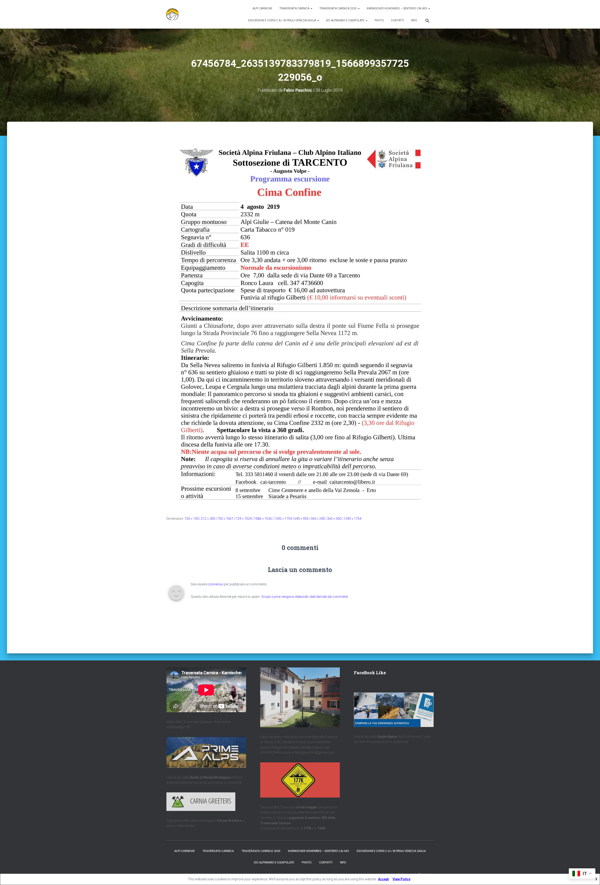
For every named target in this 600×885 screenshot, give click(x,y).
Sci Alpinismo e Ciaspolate (345, 20)
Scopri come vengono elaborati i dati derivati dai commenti (304, 597)
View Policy (401, 879)
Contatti (397, 20)
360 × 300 (334, 518)
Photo (379, 20)
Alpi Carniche (262, 8)
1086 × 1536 (263, 518)
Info (414, 20)
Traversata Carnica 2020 (338, 8)
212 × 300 (208, 518)
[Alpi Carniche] (172, 14)
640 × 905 (301, 518)
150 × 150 (191, 518)
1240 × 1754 (283, 518)
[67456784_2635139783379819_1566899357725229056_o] (300, 320)
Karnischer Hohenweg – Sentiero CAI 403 (397, 8)
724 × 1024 (244, 518)
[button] (311, 8)
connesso (215, 584)
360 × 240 (318, 518)
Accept (383, 879)
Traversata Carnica (294, 8)
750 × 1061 (225, 518)
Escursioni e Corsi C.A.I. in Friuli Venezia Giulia (282, 20)
